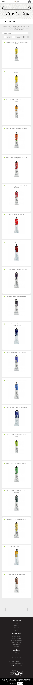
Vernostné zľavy (16, 642)
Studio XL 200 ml (18, 29)
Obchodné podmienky (16, 636)
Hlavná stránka (7, 26)
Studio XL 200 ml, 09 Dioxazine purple (16, 269)
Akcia (8, 37)
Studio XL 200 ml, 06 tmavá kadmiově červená (17, 186)
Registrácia (16, 630)
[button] (3, 1)
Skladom (18, 37)
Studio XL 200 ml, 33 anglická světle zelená (16, 435)
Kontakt (16, 628)
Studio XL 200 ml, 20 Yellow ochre (17, 547)
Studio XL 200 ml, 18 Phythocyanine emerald (16, 491)
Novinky (16, 625)
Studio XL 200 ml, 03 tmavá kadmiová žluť (16, 100)
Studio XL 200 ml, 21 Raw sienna (16, 574)
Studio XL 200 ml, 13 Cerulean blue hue (16, 380)
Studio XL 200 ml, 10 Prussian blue (16, 296)
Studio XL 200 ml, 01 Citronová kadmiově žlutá (17, 43)
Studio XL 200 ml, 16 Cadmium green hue (16, 463)
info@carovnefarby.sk (16, 665)
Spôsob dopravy (16, 638)
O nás (16, 623)
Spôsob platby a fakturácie (16, 640)
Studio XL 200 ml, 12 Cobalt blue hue (16, 352)
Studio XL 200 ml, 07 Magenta (16, 214)
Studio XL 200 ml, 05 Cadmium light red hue (16, 157)
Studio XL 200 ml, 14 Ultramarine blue (16, 407)
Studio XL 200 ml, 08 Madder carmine (16, 242)
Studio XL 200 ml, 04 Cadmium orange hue (16, 129)
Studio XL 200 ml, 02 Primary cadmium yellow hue (16, 71)
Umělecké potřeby (18, 26)
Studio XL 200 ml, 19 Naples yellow (16, 519)
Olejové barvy (17, 28)
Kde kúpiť (16, 646)
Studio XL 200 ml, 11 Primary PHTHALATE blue (16, 324)
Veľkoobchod (16, 644)
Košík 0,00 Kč (29, 2)
